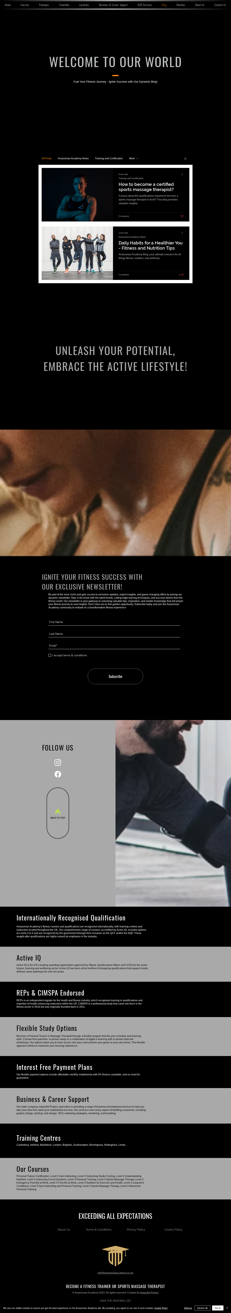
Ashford (34, 1145)
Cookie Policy (161, 1308)
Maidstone (46, 1145)
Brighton (67, 1145)
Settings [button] (188, 1308)
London (57, 1145)
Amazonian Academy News (73, 158)
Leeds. (122, 1145)
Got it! (218, 1308)
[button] (25, 5)
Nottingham (110, 1145)
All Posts (47, 158)
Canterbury (22, 1145)
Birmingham (96, 1145)
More (132, 158)
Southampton (80, 1145)
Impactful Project (149, 1292)
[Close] (227, 1307)
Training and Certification (109, 158)
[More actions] (183, 174)
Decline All (202, 1308)
